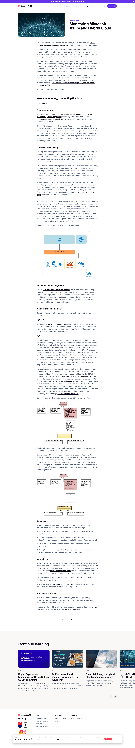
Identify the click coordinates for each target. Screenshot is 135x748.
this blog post (86, 376)
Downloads (39, 723)
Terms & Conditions (76, 718)
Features (38, 6)
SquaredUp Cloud (41, 718)
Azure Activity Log (84, 192)
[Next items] (115, 696)
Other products (88, 6)
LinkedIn (76, 609)
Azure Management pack (55, 324)
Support (66, 6)
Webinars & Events (60, 718)
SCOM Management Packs (60, 571)
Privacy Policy (56, 740)
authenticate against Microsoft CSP (50, 119)
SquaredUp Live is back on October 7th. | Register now (67, 1)
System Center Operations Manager (56, 290)
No (116, 739)
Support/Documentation (43, 721)
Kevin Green (55, 584)
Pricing (48, 6)
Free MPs (76, 6)
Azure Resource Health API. (68, 394)
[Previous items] (111, 696)
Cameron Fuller (69, 584)
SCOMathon (39, 729)
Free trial (111, 6)
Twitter (67, 609)
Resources (56, 6)
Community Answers (42, 726)
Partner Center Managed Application (63, 381)
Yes (107, 739)
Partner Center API (61, 376)
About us (57, 721)
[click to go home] (25, 6)
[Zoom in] (67, 254)
